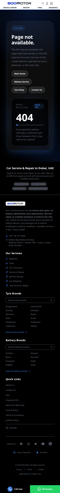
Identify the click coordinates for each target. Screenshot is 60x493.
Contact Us (37, 89)
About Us (10, 385)
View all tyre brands (15, 332)
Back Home (19, 73)
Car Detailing (15, 281)
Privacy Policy (12, 410)
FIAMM (9, 365)
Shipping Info (12, 400)
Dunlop (9, 310)
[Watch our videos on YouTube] (43, 444)
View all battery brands (16, 371)
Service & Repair (16, 272)
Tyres (11, 263)
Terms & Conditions (15, 415)
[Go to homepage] (15, 204)
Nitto (8, 318)
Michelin (10, 314)
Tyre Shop (19, 89)
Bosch (8, 357)
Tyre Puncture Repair (19, 285)
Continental (36, 306)
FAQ (7, 395)
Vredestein (36, 322)
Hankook (35, 310)
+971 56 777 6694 (17, 235)
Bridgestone (11, 306)
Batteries (13, 258)
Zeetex (34, 326)
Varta (33, 365)
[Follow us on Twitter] (36, 444)
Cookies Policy (12, 420)
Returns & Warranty (15, 405)
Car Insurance (15, 267)
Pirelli (33, 318)
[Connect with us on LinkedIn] (50, 444)
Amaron (34, 353)
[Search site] (42, 3)
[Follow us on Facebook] (21, 444)
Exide (33, 361)
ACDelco (9, 353)
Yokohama (10, 326)
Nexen (34, 314)
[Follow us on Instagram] (28, 444)
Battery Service (21, 81)
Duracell (34, 357)
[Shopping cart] (51, 3)
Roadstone (11, 322)
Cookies (41, 469)
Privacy (19, 469)
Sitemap (13, 427)
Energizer (10, 361)
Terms (29, 469)
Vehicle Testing (16, 276)
